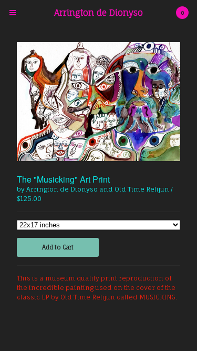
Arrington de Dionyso (98, 12)
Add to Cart (58, 247)
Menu (12, 12)
